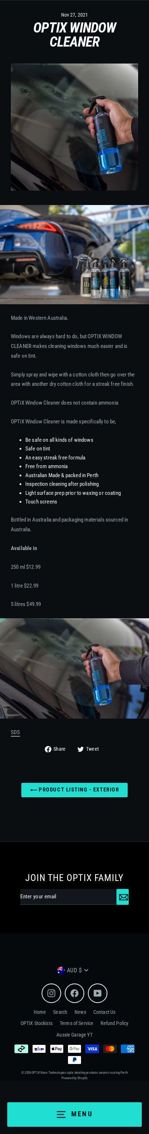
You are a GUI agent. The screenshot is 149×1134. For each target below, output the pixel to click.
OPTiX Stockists (36, 1023)
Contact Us (104, 1012)
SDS (15, 732)
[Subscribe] (122, 897)
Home (40, 1012)
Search (60, 1012)
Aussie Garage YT (74, 1035)
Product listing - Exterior (78, 789)
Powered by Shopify (74, 1078)
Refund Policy (114, 1023)
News (80, 1012)
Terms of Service (76, 1023)
